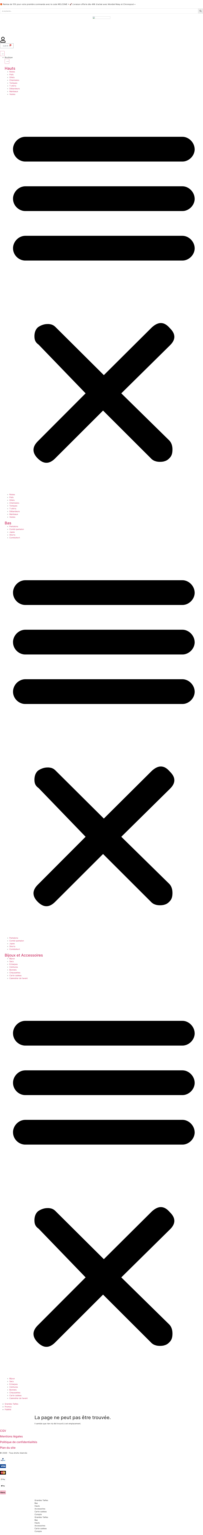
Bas (8, 523)
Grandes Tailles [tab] (41, 1500)
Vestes (12, 94)
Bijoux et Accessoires (24, 955)
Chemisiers (14, 80)
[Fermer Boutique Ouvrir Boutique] (7, 61)
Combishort (14, 537)
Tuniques (13, 83)
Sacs (11, 961)
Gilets (12, 77)
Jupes (12, 532)
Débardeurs (14, 88)
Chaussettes (14, 972)
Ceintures (13, 967)
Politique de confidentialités (18, 1442)
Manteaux (13, 91)
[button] (104, 294)
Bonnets (13, 970)
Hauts (10, 68)
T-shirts (12, 86)
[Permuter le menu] (2, 53)
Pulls (11, 74)
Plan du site (8, 1447)
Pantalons (13, 526)
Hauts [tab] (37, 1506)
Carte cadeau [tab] (41, 1511)
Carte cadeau (15, 975)
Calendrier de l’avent (18, 978)
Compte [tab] (38, 1514)
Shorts (12, 535)
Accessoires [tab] (40, 1509)
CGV (3, 1430)
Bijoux (12, 958)
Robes (12, 72)
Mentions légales (11, 1436)
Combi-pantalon (16, 529)
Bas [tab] (36, 1503)
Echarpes (13, 964)
